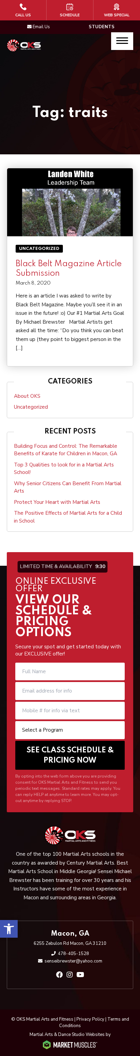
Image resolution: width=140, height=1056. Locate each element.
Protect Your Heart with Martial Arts (57, 502)
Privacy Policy (90, 1019)
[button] (9, 929)
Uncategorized (39, 248)
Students (102, 27)
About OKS (27, 396)
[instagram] (70, 975)
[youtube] (80, 975)
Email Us (41, 27)
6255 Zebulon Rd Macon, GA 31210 (70, 943)
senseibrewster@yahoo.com (73, 961)
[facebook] (59, 975)
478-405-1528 (73, 954)
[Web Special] (116, 10)
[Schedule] (70, 10)
